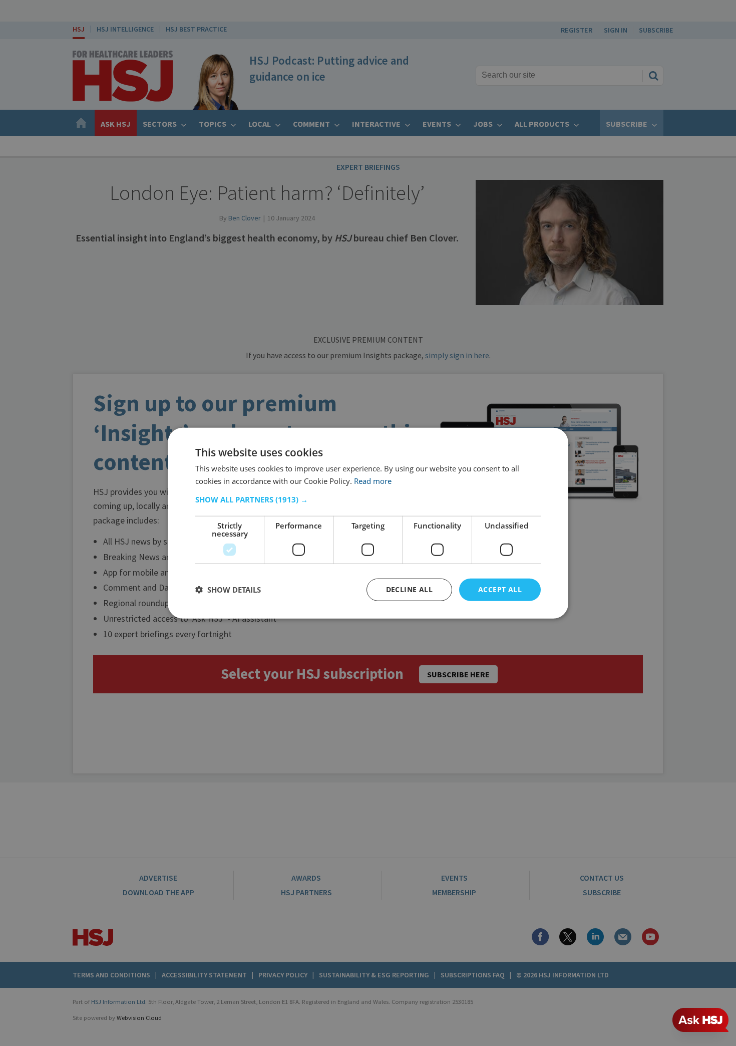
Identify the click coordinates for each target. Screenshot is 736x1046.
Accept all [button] (500, 589)
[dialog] (368, 523)
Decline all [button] (409, 589)
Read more (373, 481)
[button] (368, 499)
